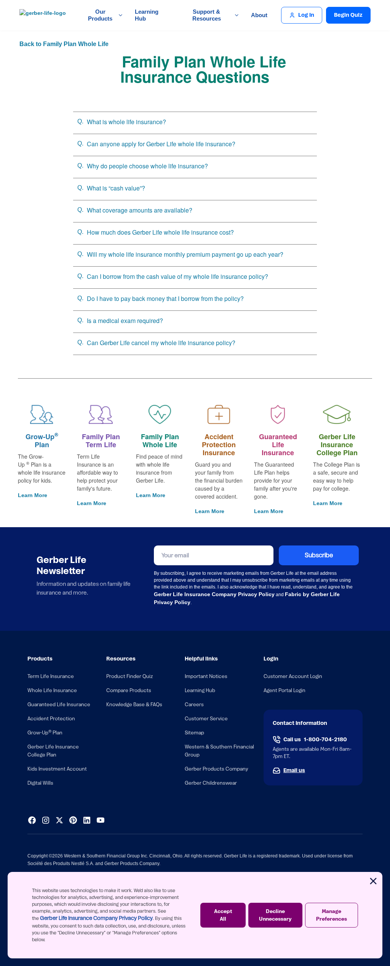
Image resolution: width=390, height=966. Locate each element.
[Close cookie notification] (373, 881)
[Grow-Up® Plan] (42, 414)
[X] (59, 820)
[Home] (44, 15)
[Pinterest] (73, 820)
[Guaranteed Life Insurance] (278, 414)
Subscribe (319, 555)
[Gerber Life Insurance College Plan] (337, 414)
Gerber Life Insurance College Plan (337, 444)
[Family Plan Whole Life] (160, 414)
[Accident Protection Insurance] (219, 414)
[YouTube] (100, 820)
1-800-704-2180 (325, 739)
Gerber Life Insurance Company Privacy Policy (96, 918)
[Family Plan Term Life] (101, 414)
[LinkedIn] (86, 820)
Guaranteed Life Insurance (278, 444)
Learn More (32, 495)
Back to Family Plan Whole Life (63, 44)
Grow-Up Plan (42, 440)
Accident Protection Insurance (219, 444)
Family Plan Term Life (101, 440)
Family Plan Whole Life (160, 440)
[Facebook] (32, 820)
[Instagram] (45, 820)
